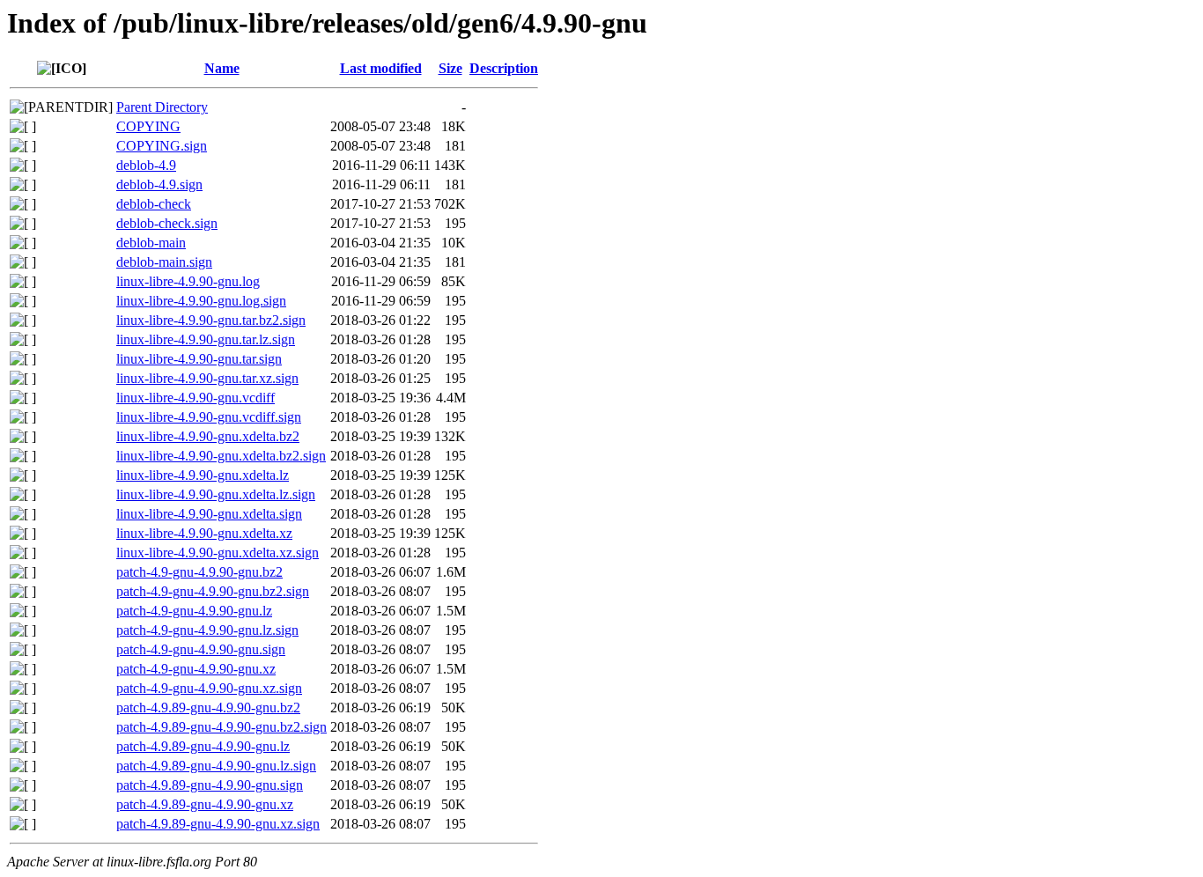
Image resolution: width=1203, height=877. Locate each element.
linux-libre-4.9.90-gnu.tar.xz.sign (207, 378)
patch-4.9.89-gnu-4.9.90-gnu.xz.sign (218, 823)
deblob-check (153, 203)
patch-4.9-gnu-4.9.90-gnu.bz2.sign (212, 591)
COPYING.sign (161, 145)
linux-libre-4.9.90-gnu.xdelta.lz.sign (215, 494)
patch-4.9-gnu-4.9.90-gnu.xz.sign (209, 688)
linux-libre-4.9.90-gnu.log (188, 281)
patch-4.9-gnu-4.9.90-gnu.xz (196, 668)
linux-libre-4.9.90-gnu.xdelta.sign (209, 513)
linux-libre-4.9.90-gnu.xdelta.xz (204, 533)
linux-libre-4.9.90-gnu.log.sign (201, 300)
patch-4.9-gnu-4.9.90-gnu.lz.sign (207, 630)
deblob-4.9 (146, 165)
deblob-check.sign (167, 223)
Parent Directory (162, 106)
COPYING (148, 126)
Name (222, 68)
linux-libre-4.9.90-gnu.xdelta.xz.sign (217, 552)
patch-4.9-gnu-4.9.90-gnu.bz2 (199, 571)
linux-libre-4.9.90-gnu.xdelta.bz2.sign (221, 455)
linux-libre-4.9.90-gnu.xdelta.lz (202, 475)
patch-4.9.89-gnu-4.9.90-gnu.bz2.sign (221, 726)
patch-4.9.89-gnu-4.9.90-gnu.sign (209, 785)
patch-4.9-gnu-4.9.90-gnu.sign (200, 649)
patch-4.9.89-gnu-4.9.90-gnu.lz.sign (216, 765)
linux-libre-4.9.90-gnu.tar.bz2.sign (211, 320)
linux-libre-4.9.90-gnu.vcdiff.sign (208, 416)
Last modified (381, 68)
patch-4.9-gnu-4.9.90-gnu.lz (194, 610)
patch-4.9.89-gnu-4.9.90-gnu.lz (203, 746)
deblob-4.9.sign (159, 184)
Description (503, 68)
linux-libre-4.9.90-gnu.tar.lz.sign (205, 339)
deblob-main (151, 242)
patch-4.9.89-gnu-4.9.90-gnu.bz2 (208, 707)
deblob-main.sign (164, 261)
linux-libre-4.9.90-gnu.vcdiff (195, 397)
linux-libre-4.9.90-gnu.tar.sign (199, 358)
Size (450, 68)
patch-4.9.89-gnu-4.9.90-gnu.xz (204, 804)
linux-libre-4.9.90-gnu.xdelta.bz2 (207, 436)
